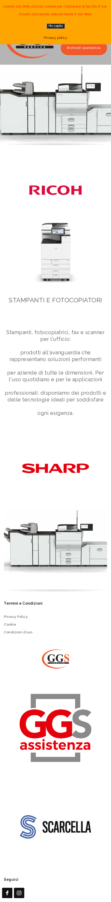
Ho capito (56, 26)
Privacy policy (55, 38)
